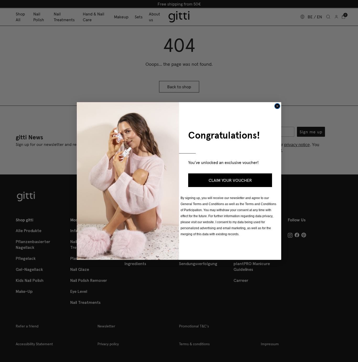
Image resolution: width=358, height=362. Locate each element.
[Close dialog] (277, 106)
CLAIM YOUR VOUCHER (230, 180)
